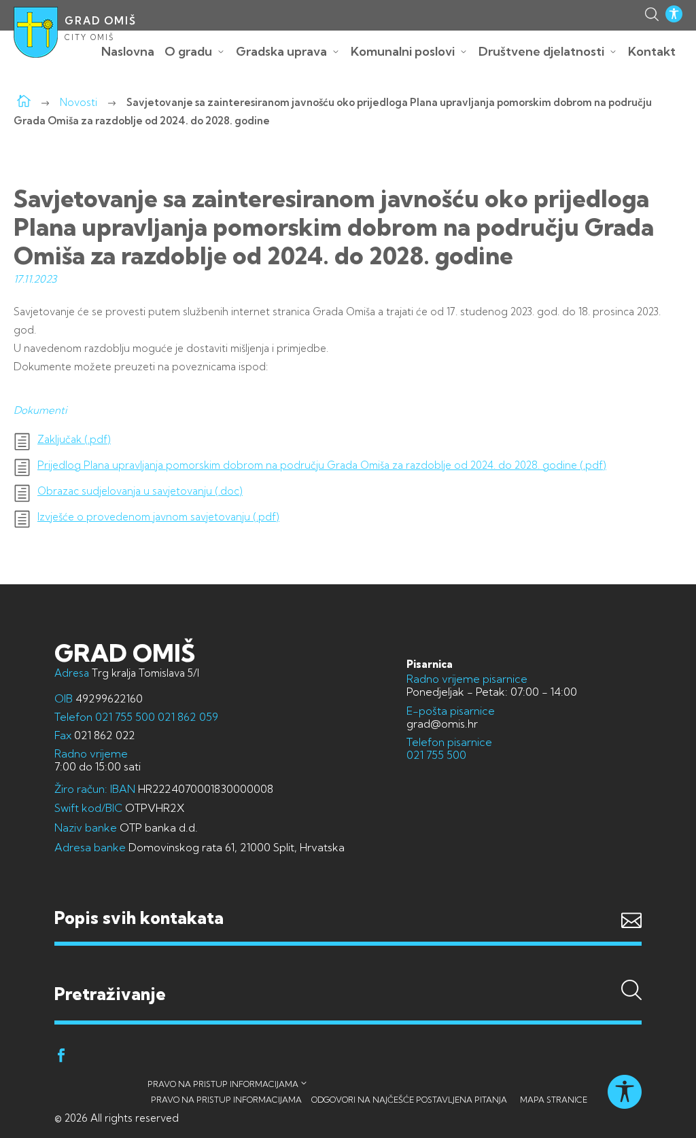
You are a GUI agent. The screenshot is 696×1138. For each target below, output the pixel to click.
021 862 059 (186, 717)
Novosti (78, 102)
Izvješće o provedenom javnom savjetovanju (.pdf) (158, 517)
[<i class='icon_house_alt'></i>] (24, 102)
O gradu (188, 51)
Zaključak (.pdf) (74, 439)
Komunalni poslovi (403, 51)
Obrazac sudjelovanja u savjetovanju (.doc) (140, 491)
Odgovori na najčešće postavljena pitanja (409, 1100)
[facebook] (61, 1057)
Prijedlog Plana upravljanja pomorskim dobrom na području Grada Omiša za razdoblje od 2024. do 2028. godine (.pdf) (321, 465)
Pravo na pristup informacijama (222, 1084)
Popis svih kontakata (139, 917)
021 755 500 (125, 717)
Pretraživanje (348, 968)
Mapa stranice (553, 1100)
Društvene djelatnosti (541, 51)
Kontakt (652, 51)
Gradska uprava (281, 51)
